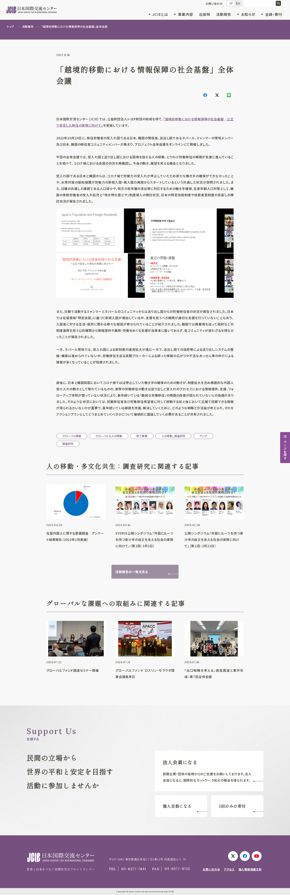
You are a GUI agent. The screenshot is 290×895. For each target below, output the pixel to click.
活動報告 (223, 14)
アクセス (229, 869)
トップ (10, 26)
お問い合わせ (214, 4)
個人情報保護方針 (250, 869)
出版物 (204, 14)
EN (238, 3)
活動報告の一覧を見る (131, 571)
